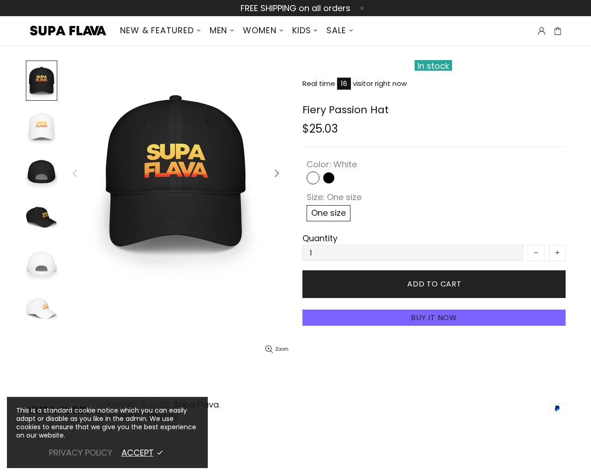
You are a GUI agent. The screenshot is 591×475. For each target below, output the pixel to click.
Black (328, 177)
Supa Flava (67, 31)
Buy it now (434, 317)
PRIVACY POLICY (80, 452)
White (313, 177)
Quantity (320, 238)
